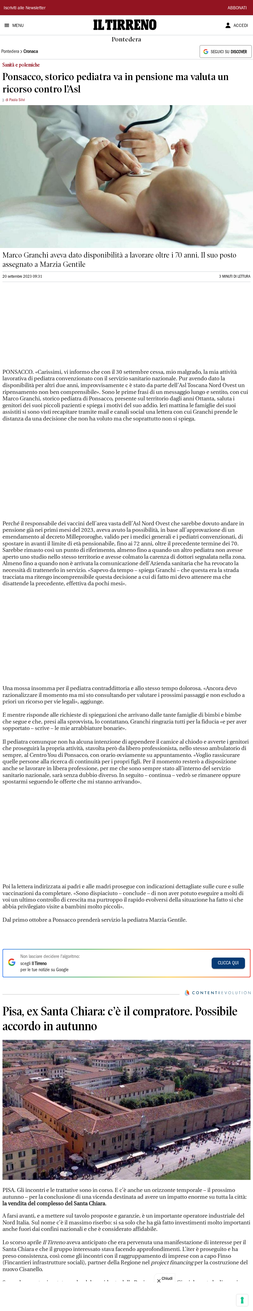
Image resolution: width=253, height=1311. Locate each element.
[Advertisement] (48, 328)
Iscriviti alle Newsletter (24, 8)
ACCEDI (241, 26)
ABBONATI (237, 8)
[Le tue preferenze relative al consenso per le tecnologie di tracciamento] (242, 1300)
